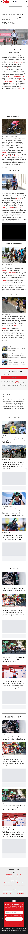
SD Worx (18, 198)
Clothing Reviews (20, 893)
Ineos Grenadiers (17, 62)
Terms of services (16, 381)
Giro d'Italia (19, 874)
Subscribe (20, 1)
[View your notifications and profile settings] (13, 2)
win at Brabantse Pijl (7, 73)
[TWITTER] (4, 396)
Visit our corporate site (18, 928)
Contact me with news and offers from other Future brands (14, 915)
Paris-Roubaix (5, 270)
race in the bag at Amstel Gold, (16, 76)
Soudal (14, 272)
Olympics (19, 876)
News (16, 23)
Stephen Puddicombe (8, 22)
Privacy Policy (18, 923)
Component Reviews (7, 893)
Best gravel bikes (20, 882)
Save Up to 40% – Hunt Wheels (15, 6)
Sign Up (14, 919)
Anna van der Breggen (8, 207)
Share (5, 49)
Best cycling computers (20, 885)
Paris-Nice (4, 152)
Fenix (14, 325)
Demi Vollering (20, 207)
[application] (14, 232)
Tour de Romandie (7, 155)
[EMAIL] (6, 396)
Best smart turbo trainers (7, 885)
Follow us (16, 49)
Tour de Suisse (18, 155)
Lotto (10, 272)
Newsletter (23, 49)
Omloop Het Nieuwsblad (13, 68)
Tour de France (9, 874)
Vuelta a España (9, 876)
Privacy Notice (18, 382)
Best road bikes (7, 882)
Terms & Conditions (13, 924)
